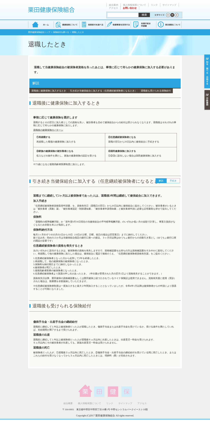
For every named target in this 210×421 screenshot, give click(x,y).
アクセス (113, 8)
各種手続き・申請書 (143, 24)
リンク (154, 5)
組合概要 (68, 403)
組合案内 (113, 5)
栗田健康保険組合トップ (39, 32)
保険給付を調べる (92, 24)
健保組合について (169, 24)
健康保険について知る (66, 24)
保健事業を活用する (118, 24)
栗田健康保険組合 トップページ (41, 24)
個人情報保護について (134, 5)
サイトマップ (169, 5)
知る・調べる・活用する (207, 71)
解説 (35, 83)
